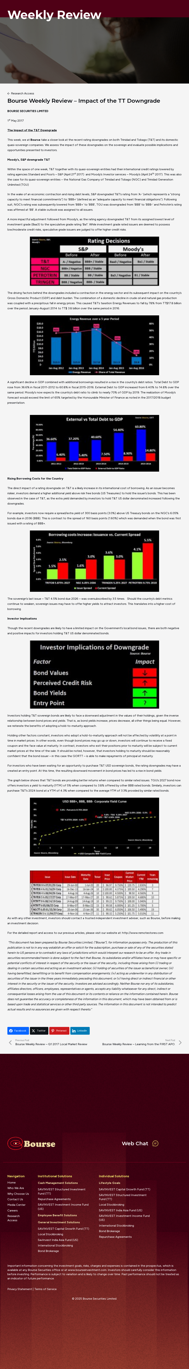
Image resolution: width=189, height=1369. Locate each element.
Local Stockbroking (50, 1234)
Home (11, 1182)
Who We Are (15, 1188)
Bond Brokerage (48, 1251)
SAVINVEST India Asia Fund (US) (120, 1210)
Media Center (16, 1205)
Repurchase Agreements (54, 1199)
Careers (12, 1210)
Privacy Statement (19, 1289)
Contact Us (15, 1199)
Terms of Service (45, 1289)
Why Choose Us (18, 1193)
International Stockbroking (55, 1245)
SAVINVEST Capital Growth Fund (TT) (63, 1228)
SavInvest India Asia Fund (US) (58, 1240)
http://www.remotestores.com (142, 933)
